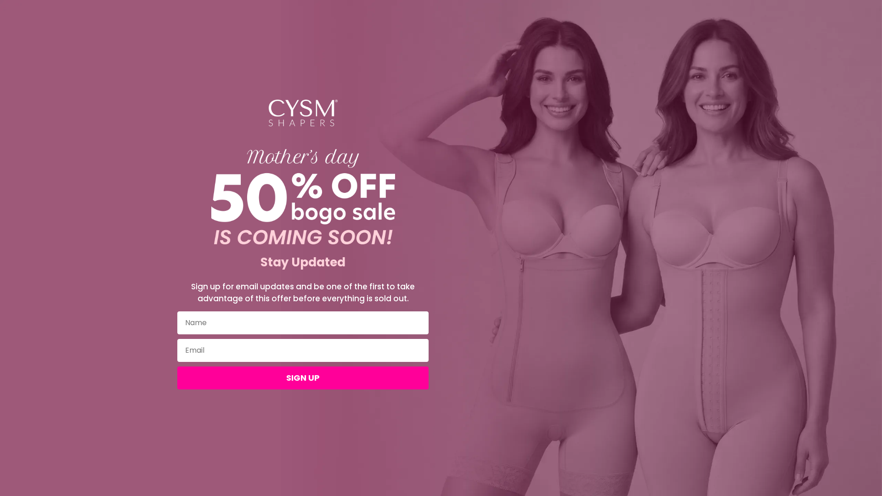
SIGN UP (303, 377)
